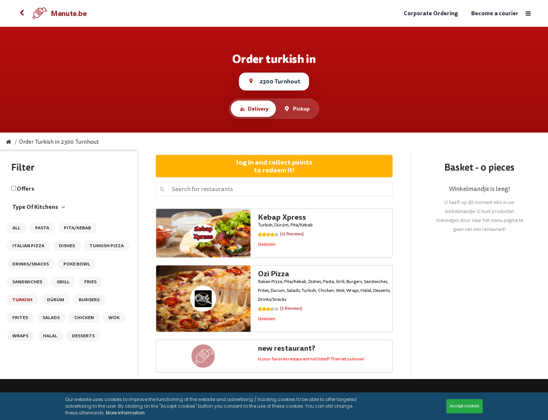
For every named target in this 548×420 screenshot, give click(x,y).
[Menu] (527, 13)
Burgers (89, 299)
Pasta (42, 228)
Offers (25, 189)
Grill (63, 282)
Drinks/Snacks (30, 264)
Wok (114, 317)
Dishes (67, 245)
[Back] (21, 13)
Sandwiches (27, 282)
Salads (51, 317)
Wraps (20, 335)
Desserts (83, 335)
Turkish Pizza (106, 245)
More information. (126, 413)
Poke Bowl (76, 264)
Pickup (301, 108)
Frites (20, 317)
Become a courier (495, 13)
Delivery (258, 108)
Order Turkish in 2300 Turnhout (59, 142)
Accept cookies (464, 406)
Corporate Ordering (431, 13)
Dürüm (55, 299)
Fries (90, 282)
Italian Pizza (28, 245)
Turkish (22, 299)
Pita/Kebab (77, 228)
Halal (50, 335)
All (16, 228)
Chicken (84, 317)
